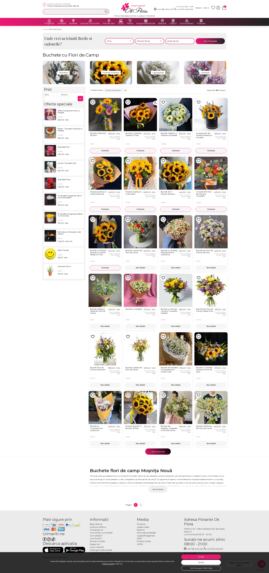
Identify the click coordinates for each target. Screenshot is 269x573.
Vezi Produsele (210, 41)
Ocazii (121, 23)
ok (80, 98)
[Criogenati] (49, 20)
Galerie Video (143, 527)
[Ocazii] (121, 20)
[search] (106, 11)
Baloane (162, 23)
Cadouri (173, 23)
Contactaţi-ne (96, 530)
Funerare (201, 23)
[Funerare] (201, 20)
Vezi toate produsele (146, 533)
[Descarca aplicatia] (53, 550)
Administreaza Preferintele (201, 568)
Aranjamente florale (145, 23)
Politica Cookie (108, 564)
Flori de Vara (109, 23)
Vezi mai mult (158, 451)
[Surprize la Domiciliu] (90, 20)
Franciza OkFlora (98, 527)
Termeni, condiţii (97, 541)
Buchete (73, 23)
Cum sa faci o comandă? (101, 533)
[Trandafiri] (62, 20)
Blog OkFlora (96, 524)
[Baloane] (162, 20)
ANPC (139, 538)
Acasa (45, 29)
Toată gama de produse (101, 550)
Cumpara (105, 151)
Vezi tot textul (158, 489)
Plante (130, 23)
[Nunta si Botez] (187, 20)
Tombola (141, 524)
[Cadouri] (173, 20)
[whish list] (213, 9)
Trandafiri (61, 23)
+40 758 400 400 (165, 9)
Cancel (201, 562)
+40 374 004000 (185, 9)
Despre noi (95, 544)
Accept (201, 557)
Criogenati (49, 23)
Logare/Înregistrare (146, 536)
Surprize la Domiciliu (90, 23)
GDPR (140, 544)
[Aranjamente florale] (145, 20)
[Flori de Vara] (109, 20)
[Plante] (130, 20)
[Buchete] (73, 20)
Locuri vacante (97, 547)
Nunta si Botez (187, 23)
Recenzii (141, 530)
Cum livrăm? (96, 538)
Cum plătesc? (96, 536)
